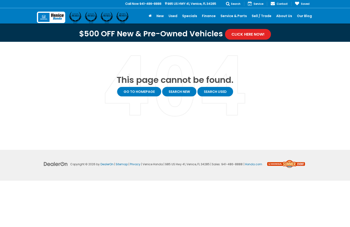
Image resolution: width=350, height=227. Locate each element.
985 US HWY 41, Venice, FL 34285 (191, 3)
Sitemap (122, 164)
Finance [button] (209, 16)
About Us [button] (284, 16)
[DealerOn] (56, 163)
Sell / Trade (261, 16)
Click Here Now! (248, 34)
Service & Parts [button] (233, 16)
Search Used (215, 91)
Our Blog (304, 16)
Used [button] (173, 16)
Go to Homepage (139, 91)
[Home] (150, 16)
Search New (179, 91)
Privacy (135, 164)
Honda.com (253, 164)
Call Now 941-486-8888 (143, 3)
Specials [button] (189, 16)
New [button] (160, 16)
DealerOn (107, 164)
